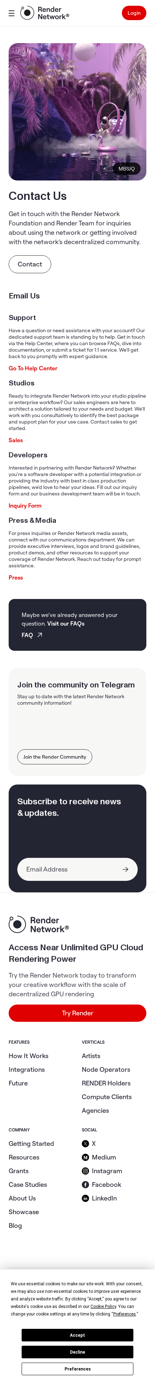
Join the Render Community (54, 757)
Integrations (27, 1069)
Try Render (77, 1013)
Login (134, 13)
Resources (24, 1157)
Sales (16, 440)
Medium (104, 1157)
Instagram (107, 1171)
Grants (18, 1171)
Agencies (95, 1110)
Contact (30, 264)
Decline (77, 1352)
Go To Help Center (33, 368)
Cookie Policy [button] (103, 1306)
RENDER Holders (106, 1083)
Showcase (24, 1212)
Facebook (106, 1184)
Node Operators (106, 1069)
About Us (22, 1198)
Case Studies (28, 1184)
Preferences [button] (124, 1314)
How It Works (28, 1056)
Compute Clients (107, 1097)
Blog (15, 1225)
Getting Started (31, 1143)
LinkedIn (104, 1198)
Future (18, 1083)
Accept (77, 1335)
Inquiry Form (25, 505)
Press (16, 577)
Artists (91, 1056)
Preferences (78, 1369)
